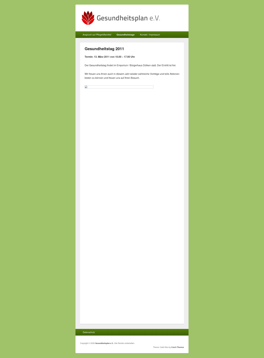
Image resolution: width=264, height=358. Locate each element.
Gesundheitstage (126, 34)
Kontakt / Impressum (150, 34)
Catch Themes (177, 347)
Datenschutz (89, 332)
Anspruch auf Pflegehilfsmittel (97, 34)
